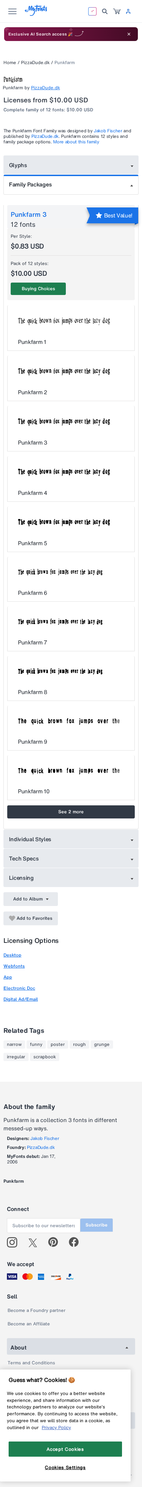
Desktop (12, 955)
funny (36, 1044)
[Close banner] (129, 34)
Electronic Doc (19, 988)
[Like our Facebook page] (76, 1242)
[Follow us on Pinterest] (56, 1242)
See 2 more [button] (71, 811)
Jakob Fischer (108, 131)
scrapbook (44, 1057)
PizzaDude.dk (35, 62)
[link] (117, 11)
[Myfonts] (36, 14)
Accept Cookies (65, 1449)
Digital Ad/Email (20, 999)
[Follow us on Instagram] (14, 1242)
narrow (14, 1044)
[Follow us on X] (35, 1242)
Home (9, 62)
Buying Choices (38, 288)
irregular (16, 1057)
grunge (102, 1044)
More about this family (76, 142)
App (7, 977)
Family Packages (30, 184)
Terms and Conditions (31, 1362)
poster (58, 1044)
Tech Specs (24, 858)
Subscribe (96, 1225)
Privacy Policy (56, 1427)
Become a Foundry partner (36, 1310)
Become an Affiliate (29, 1324)
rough (79, 1044)
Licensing (21, 878)
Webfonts (14, 966)
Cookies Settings (65, 1467)
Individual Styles (30, 839)
